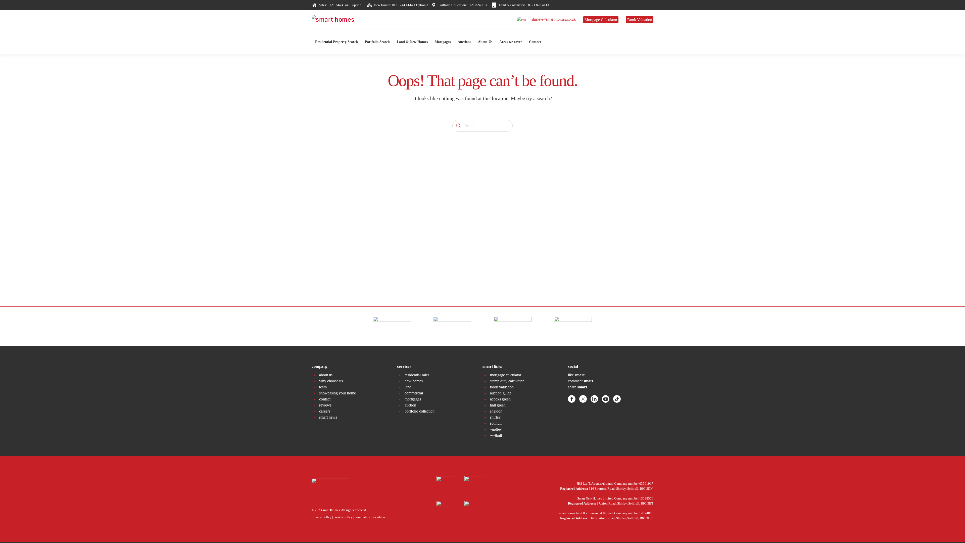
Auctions (464, 42)
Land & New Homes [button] (412, 42)
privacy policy (321, 517)
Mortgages (443, 42)
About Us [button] (485, 42)
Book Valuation (639, 20)
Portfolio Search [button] (377, 42)
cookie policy (343, 517)
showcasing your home (337, 393)
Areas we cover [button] (510, 42)
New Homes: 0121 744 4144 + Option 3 (400, 5)
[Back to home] (349, 19)
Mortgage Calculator (601, 20)
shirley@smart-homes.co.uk (552, 19)
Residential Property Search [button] (336, 42)
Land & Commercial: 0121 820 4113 (523, 5)
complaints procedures (370, 517)
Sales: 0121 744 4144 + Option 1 (340, 5)
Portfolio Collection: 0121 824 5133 (463, 5)
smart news (328, 417)
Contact (535, 42)
